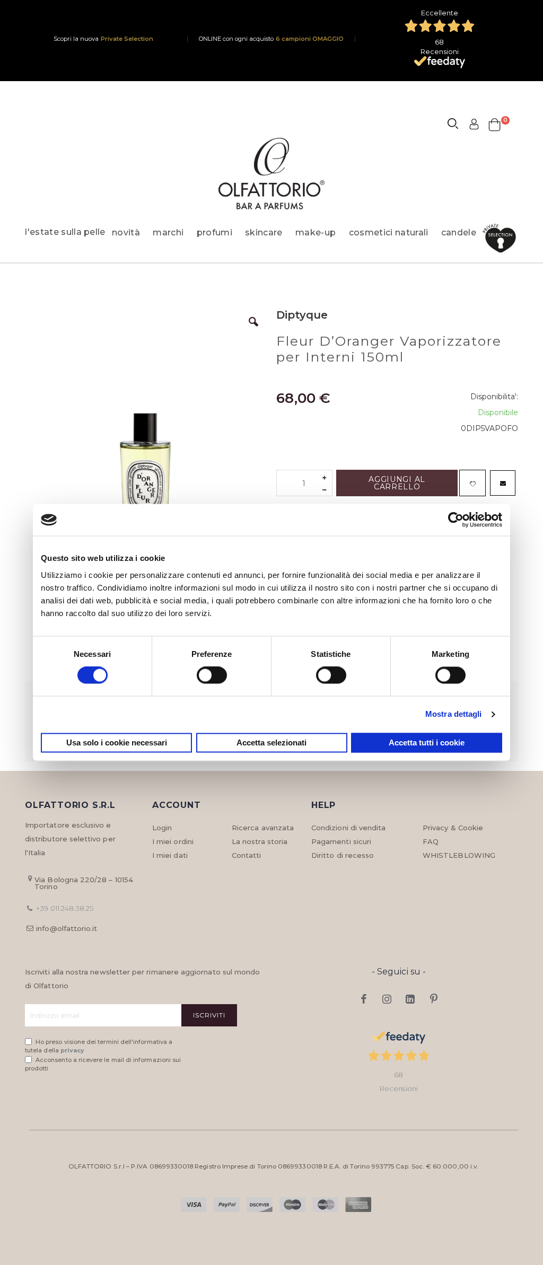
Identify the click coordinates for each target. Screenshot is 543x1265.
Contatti (246, 855)
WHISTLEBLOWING (459, 855)
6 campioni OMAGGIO (310, 38)
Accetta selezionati (271, 742)
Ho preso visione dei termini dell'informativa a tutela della (98, 1046)
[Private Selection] (502, 238)
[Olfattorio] (271, 173)
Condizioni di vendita (348, 827)
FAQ (431, 841)
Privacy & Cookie (453, 827)
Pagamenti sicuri (341, 841)
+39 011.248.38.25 (64, 908)
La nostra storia (259, 841)
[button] (253, 330)
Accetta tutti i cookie (427, 742)
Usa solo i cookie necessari (116, 742)
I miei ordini (173, 841)
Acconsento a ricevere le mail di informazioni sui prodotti (103, 1064)
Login (162, 827)
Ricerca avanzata (263, 827)
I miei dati (170, 855)
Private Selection (127, 38)
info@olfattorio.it (66, 928)
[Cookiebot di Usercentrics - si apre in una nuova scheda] (455, 520)
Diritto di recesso (342, 855)
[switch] (212, 676)
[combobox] (458, 125)
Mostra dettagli (453, 714)
